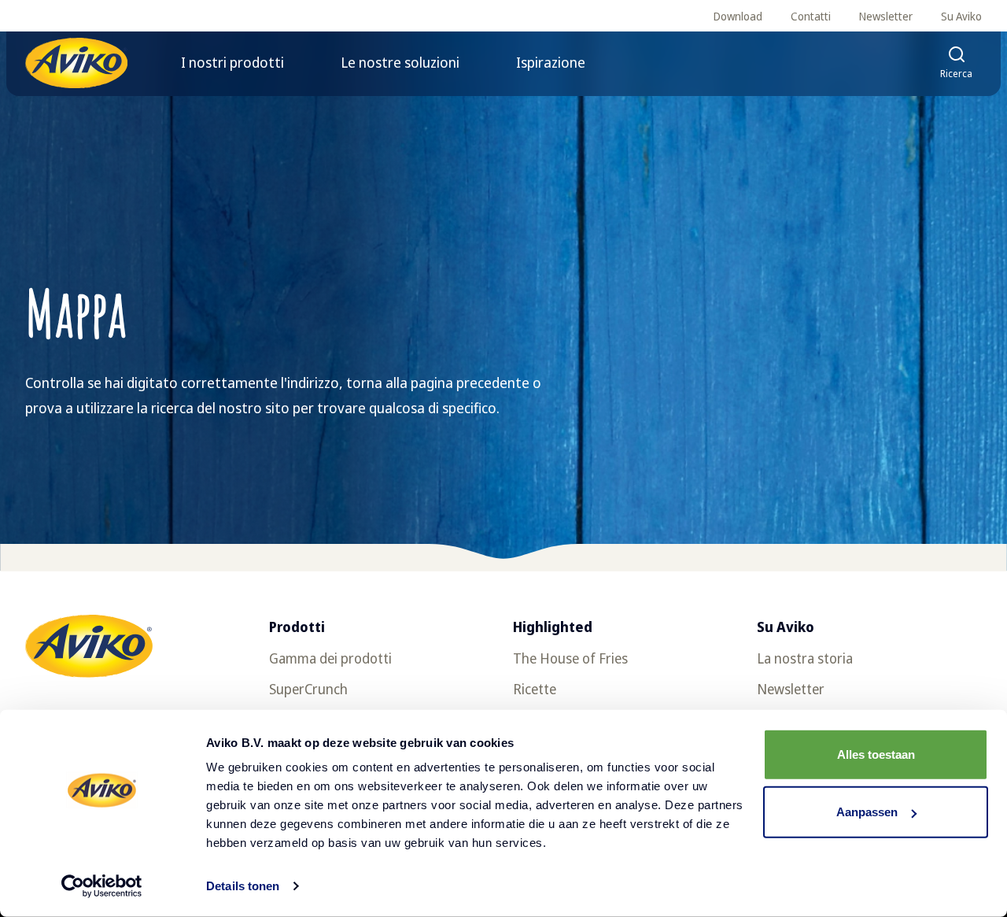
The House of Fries (570, 658)
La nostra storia (805, 658)
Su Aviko (961, 16)
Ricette (534, 688)
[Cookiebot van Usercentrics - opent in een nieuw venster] (102, 886)
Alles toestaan (876, 754)
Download (738, 16)
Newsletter (886, 16)
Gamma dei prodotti (330, 658)
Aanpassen (867, 812)
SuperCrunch (308, 688)
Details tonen (242, 886)
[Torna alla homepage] (76, 62)
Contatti (811, 16)
